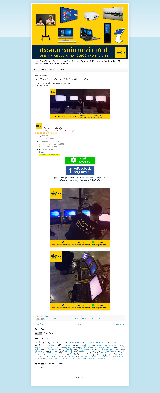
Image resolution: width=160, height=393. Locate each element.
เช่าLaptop (67, 319)
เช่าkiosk (68, 351)
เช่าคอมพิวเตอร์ (85, 345)
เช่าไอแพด (41, 356)
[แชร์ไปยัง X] (40, 319)
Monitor (62, 356)
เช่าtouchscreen (105, 347)
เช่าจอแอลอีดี (82, 353)
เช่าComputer (102, 345)
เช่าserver (95, 356)
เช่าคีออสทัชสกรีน (110, 351)
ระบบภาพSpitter (68, 347)
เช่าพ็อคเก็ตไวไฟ (101, 358)
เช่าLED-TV (83, 319)
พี (79, 358)
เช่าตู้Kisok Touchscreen (109, 349)
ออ (84, 358)
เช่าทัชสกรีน (68, 349)
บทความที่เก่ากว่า (119, 324)
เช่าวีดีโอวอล (110, 355)
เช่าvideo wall (85, 355)
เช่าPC (94, 351)
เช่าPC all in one (48, 347)
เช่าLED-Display (68, 353)
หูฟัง (93, 353)
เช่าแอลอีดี (73, 355)
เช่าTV (98, 319)
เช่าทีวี (54, 319)
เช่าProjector (119, 345)
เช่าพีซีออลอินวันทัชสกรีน (106, 353)
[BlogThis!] (38, 319)
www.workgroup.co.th (50, 149)
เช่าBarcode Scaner (51, 358)
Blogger (84, 378)
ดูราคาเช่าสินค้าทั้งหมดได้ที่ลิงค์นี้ (49, 155)
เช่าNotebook (91, 319)
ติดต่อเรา (62, 70)
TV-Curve (122, 355)
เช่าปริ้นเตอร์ (61, 355)
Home (36, 69)
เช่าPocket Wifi (83, 356)
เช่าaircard (105, 356)
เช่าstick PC (63, 358)
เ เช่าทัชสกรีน (91, 358)
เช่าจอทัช (55, 351)
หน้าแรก (79, 324)
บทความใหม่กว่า (40, 324)
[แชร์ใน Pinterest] (44, 319)
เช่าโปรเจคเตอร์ (51, 349)
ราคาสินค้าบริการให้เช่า (48, 70)
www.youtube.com (49, 152)
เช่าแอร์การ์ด (73, 358)
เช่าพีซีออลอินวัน (87, 347)
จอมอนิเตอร (52, 356)
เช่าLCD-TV (75, 319)
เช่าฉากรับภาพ (40, 351)
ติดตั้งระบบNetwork (86, 349)
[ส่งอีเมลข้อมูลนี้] (37, 319)
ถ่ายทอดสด (50, 355)
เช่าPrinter (51, 353)
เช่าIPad (71, 356)
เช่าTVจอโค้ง (98, 355)
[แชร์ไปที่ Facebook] (42, 319)
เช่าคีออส (82, 351)
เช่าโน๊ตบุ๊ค (60, 319)
